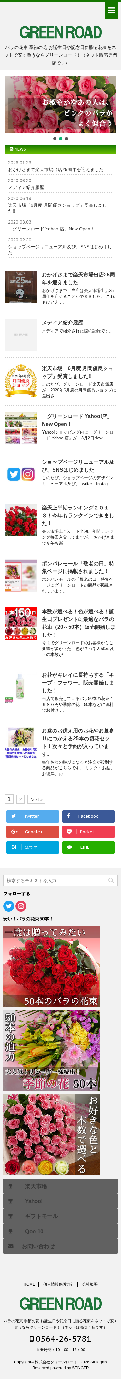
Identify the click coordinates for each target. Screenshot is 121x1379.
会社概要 (90, 1284)
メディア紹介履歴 (26, 187)
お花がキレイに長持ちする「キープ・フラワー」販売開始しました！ (78, 682)
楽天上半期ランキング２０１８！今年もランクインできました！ (78, 515)
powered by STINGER (69, 1368)
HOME (29, 1284)
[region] (60, 109)
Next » (36, 799)
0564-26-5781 (62, 1339)
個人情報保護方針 (58, 1284)
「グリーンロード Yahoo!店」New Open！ (51, 228)
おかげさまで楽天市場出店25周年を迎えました (56, 169)
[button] (60, 104)
